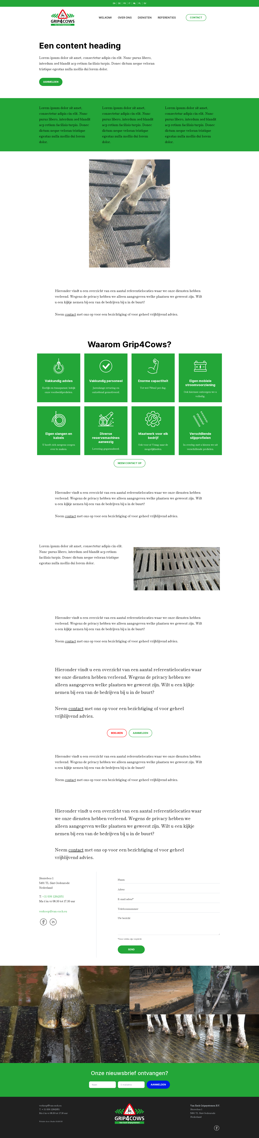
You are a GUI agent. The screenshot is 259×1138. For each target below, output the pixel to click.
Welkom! (105, 17)
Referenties (167, 17)
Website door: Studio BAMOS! (51, 1121)
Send (131, 949)
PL (140, 3)
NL (134, 3)
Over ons (125, 17)
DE (119, 3)
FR (124, 3)
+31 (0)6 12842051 (53, 896)
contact (70, 314)
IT (129, 3)
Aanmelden (158, 1084)
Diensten (145, 17)
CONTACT (196, 17)
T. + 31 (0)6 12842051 (49, 1109)
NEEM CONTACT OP (129, 463)
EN (114, 3)
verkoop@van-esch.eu (53, 911)
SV (145, 3)
